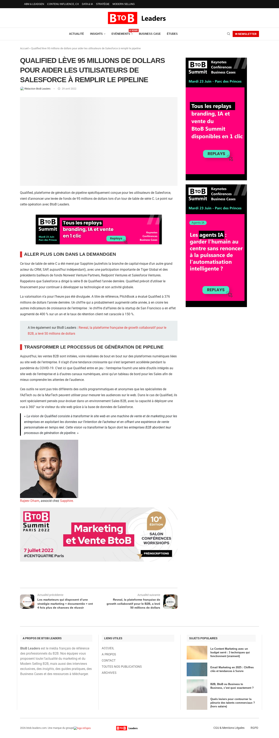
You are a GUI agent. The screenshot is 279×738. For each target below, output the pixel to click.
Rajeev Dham (29, 501)
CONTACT (109, 660)
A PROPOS (109, 654)
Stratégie (102, 4)
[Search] (229, 34)
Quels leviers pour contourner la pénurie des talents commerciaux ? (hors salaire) (232, 703)
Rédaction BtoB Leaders (38, 88)
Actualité (76, 33)
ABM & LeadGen (34, 4)
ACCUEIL (108, 648)
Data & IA (87, 4)
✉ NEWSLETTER (246, 34)
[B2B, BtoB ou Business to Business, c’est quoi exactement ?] (197, 686)
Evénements (122, 32)
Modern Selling (124, 4)
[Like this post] (54, 577)
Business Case (150, 33)
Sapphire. (67, 501)
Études (172, 33)
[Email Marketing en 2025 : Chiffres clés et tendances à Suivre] (197, 669)
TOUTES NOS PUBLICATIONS (122, 666)
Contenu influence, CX (63, 4)
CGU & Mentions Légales (228, 727)
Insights (96, 33)
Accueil (24, 48)
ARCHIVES (109, 672)
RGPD (254, 727)
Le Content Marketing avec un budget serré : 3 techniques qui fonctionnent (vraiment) (230, 652)
